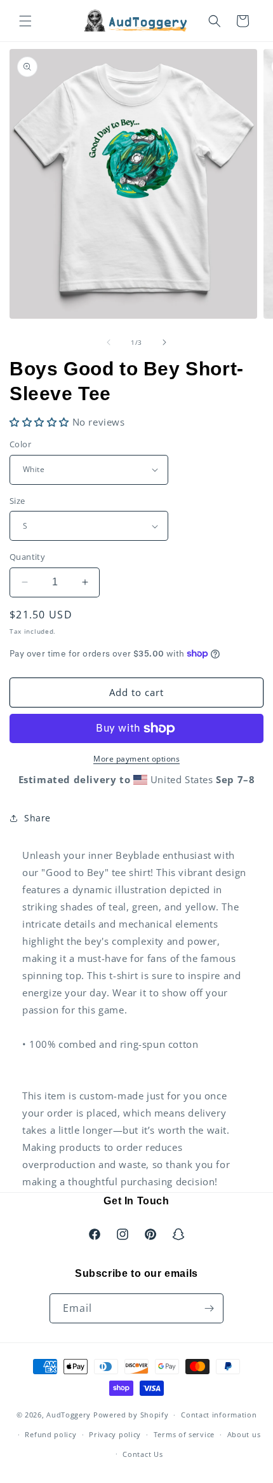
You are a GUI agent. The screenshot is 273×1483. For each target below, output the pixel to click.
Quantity (27, 556)
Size (17, 500)
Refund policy (50, 1434)
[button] (25, 21)
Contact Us (143, 1454)
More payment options (136, 758)
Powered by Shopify (131, 1414)
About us (244, 1434)
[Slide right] (164, 342)
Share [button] (37, 818)
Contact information (218, 1414)
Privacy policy (115, 1434)
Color (20, 444)
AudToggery (68, 1414)
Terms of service (184, 1434)
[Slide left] (109, 342)
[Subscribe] (209, 1308)
